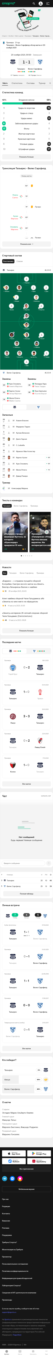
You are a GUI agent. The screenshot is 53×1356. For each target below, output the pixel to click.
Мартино (14, 229)
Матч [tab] (5, 83)
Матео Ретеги (14, 398)
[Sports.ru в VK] (13, 1179)
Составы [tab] (30, 83)
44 (6, 620)
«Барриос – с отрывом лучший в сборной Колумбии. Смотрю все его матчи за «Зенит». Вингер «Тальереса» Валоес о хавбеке (23, 584)
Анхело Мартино (15, 386)
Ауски (15, 216)
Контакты (6, 1213)
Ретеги (15, 195)
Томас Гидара (39, 386)
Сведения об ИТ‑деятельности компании (19, 1293)
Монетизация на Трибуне (12, 1249)
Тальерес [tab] (13, 573)
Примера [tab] (40, 573)
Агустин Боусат (40, 393)
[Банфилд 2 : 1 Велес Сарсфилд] (33, 71)
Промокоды (7, 1300)
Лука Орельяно (40, 391)
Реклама (5, 1228)
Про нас (5, 1199)
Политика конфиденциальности (15, 1271)
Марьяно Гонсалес (10, 1134)
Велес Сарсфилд (35, 69)
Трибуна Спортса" (9, 1242)
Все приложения (26, 1169)
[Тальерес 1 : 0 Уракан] (22, 71)
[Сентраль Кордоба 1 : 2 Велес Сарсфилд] (30, 71)
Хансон (39, 75)
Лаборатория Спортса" (11, 1285)
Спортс (4, 36)
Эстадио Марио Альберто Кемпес (17, 1112)
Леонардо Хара (40, 384)
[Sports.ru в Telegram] (5, 1179)
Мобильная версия (26, 1189)
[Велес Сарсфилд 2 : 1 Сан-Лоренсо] (34, 71)
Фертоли (14, 218)
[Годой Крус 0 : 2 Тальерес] (24, 71)
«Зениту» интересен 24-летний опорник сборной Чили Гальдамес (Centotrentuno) (25, 614)
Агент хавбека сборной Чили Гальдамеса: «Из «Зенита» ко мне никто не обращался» (23, 600)
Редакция (6, 1206)
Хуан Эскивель (15, 384)
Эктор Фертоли (15, 393)
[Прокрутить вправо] (47, 532)
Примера (28, 36)
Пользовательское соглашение (15, 1264)
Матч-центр (19, 36)
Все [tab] (4, 573)
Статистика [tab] (17, 83)
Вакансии (6, 1221)
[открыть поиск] (34, 4)
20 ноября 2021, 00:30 (21, 54)
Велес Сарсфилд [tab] (26, 573)
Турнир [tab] (42, 83)
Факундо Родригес (29, 1127)
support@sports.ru (9, 1312)
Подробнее (17, 1335)
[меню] (48, 3)
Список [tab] (19, 261)
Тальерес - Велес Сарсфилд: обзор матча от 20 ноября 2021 (42, 36)
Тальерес (21, 69)
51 (5, 591)
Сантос (15, 75)
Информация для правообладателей (17, 1278)
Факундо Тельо (9, 1120)
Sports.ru (8, 1319)
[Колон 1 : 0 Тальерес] (18, 71)
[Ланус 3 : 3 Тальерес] (21, 71)
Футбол (11, 36)
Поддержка (7, 1235)
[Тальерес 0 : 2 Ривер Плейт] (19, 71)
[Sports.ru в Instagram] (20, 1179)
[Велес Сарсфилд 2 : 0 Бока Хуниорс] (31, 71)
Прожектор (6, 1257)
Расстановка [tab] (8, 261)
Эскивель (14, 227)
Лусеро (33, 75)
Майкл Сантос (15, 401)
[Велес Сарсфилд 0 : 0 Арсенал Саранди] (28, 71)
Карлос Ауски (14, 391)
